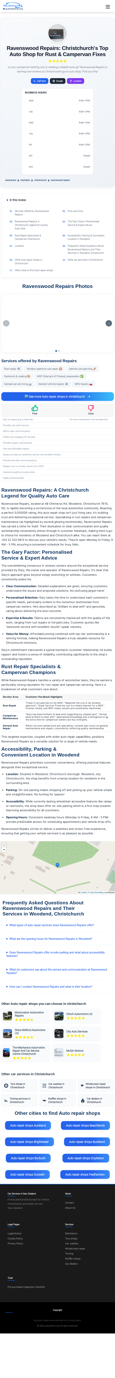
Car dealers (71, 1263)
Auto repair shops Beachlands (85, 1125)
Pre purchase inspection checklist (26, 1286)
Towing (69, 1253)
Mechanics (71, 1233)
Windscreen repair (75, 1248)
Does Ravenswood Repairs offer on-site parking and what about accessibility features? (55, 954)
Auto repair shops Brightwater (29, 1142)
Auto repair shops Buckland (87, 1142)
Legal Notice (15, 1233)
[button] (57, 865)
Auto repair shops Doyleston (86, 1158)
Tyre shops (71, 1238)
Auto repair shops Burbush (28, 1158)
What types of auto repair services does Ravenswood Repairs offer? (51, 925)
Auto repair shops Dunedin (27, 1174)
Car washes (71, 1243)
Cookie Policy (15, 1238)
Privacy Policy (15, 1243)
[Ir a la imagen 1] (56, 351)
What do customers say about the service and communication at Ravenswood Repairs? (56, 971)
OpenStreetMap (97, 892)
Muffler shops (73, 1258)
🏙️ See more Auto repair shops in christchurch (54, 396)
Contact (69, 1202)
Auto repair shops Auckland (28, 1125)
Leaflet (83, 892)
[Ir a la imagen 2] (59, 351)
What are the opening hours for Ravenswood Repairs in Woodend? (50, 939)
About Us (70, 1207)
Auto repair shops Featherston (85, 1174)
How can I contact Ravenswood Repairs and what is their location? (50, 986)
